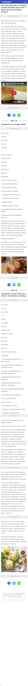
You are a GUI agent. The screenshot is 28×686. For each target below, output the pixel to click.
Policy (8, 595)
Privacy (15, 595)
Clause (11, 595)
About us (5, 595)
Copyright (19, 595)
